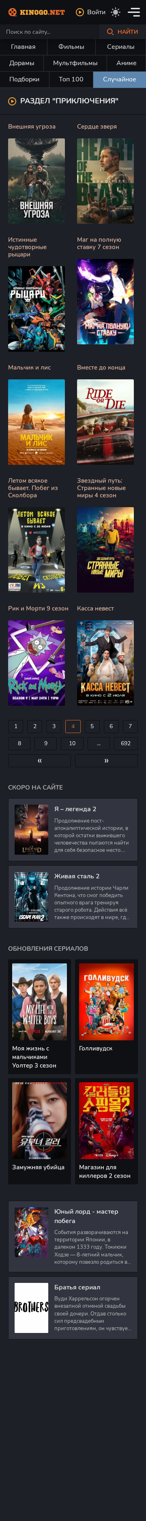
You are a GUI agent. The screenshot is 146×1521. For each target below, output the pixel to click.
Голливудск (95, 1048)
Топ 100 (71, 79)
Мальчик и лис (29, 367)
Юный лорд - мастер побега (86, 1216)
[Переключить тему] (116, 12)
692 (126, 743)
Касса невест (95, 608)
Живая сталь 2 (77, 876)
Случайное (119, 79)
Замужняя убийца (38, 1167)
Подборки (24, 79)
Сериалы (121, 46)
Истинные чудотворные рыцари (27, 247)
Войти (96, 12)
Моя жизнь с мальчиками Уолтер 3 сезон (34, 1057)
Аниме (126, 63)
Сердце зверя (97, 126)
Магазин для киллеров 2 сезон (105, 1171)
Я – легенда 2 (75, 809)
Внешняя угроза (32, 126)
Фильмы (71, 46)
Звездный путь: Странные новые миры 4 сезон (101, 488)
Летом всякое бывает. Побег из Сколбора (33, 488)
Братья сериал (77, 1287)
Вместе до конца (101, 367)
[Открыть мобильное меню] (134, 12)
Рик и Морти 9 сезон (38, 608)
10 (72, 743)
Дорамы (21, 63)
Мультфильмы (75, 63)
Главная (23, 46)
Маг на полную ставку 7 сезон (99, 243)
